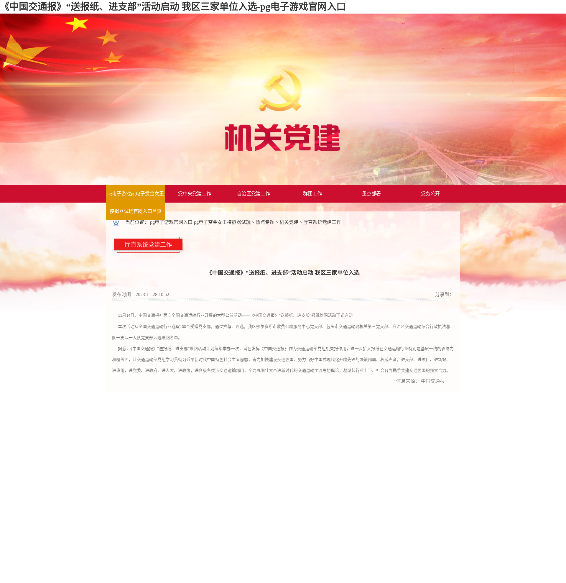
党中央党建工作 (194, 193)
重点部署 (371, 193)
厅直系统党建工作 (322, 222)
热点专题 (265, 222)
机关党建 (288, 222)
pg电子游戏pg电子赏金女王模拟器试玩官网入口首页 (135, 202)
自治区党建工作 (253, 193)
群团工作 (312, 193)
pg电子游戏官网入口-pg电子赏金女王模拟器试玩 (200, 222)
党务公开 (430, 193)
